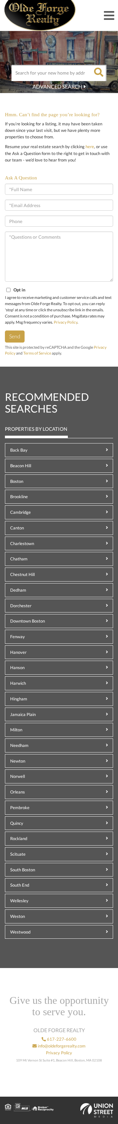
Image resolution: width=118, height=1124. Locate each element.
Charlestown (22, 543)
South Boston (22, 869)
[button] (98, 73)
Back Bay (19, 450)
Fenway (17, 636)
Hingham (18, 698)
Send (14, 336)
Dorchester (20, 605)
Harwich (18, 683)
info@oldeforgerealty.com (61, 1045)
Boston (16, 481)
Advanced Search (57, 86)
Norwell (17, 776)
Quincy (16, 823)
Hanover (18, 652)
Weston (17, 916)
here (90, 146)
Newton (17, 761)
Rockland (18, 838)
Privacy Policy (65, 322)
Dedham (18, 590)
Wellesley (19, 900)
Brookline (19, 496)
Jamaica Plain (23, 714)
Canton (17, 527)
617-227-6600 (61, 1039)
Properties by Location (36, 429)
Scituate (18, 854)
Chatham (19, 558)
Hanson (17, 667)
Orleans (17, 791)
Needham (19, 745)
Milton (16, 729)
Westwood (20, 931)
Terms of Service (37, 353)
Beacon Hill (20, 465)
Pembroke (20, 807)
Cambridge (20, 512)
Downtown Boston (27, 621)
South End (19, 885)
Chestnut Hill (22, 574)
